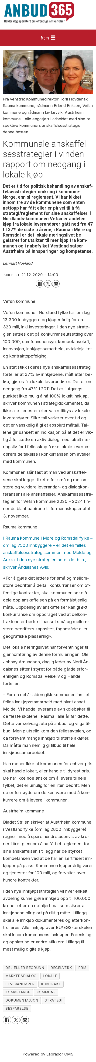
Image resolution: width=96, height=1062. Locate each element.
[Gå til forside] (39, 12)
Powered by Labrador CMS (48, 1054)
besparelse (16, 1008)
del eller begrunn (24, 968)
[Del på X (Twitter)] (47, 283)
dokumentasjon (21, 1000)
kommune (46, 992)
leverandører (19, 984)
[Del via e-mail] (55, 283)
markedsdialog (21, 976)
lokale (50, 976)
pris (82, 968)
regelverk (61, 968)
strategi (53, 1000)
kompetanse (17, 992)
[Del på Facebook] (39, 283)
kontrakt (51, 984)
